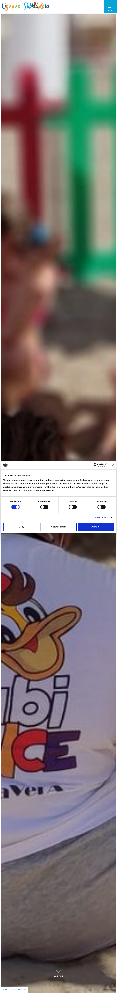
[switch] (44, 507)
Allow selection (58, 526)
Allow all (95, 526)
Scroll (58, 976)
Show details (101, 517)
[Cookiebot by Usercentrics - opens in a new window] (95, 465)
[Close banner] (113, 465)
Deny (21, 526)
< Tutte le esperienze (15, 989)
